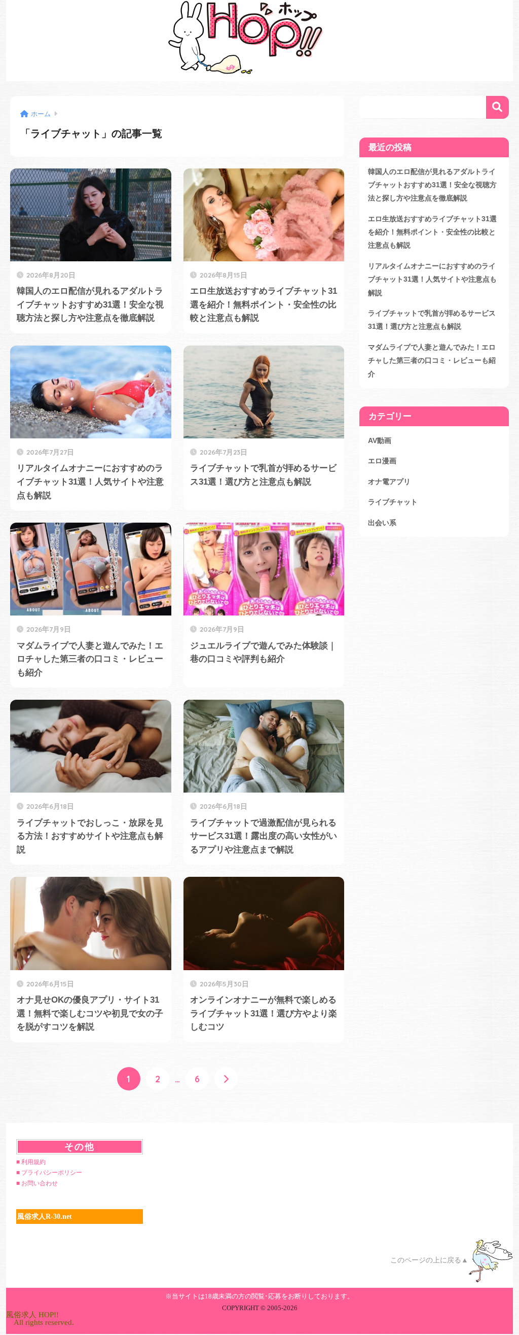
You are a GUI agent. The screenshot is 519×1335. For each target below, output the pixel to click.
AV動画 (379, 440)
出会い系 (382, 523)
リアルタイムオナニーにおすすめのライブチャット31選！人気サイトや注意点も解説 (432, 279)
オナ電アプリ (389, 481)
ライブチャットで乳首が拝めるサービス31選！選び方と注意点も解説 (432, 319)
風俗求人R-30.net (44, 1216)
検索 (497, 107)
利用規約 (33, 1162)
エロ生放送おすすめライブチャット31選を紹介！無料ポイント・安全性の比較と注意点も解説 (432, 232)
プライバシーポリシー (51, 1172)
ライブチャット (393, 502)
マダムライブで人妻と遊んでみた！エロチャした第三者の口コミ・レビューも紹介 (432, 360)
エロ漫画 (382, 461)
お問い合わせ (39, 1183)
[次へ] (226, 1078)
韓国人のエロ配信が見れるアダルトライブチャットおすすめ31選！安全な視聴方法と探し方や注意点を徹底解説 (432, 184)
